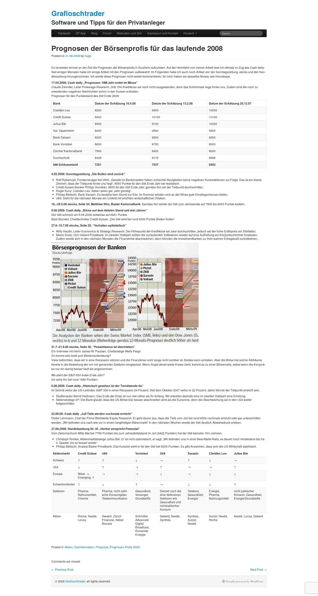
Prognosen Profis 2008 (125, 547)
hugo (88, 56)
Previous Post (62, 569)
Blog (94, 33)
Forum (107, 33)
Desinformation (84, 547)
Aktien (68, 547)
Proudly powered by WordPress (244, 581)
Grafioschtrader (75, 581)
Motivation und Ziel (129, 33)
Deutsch (189, 33)
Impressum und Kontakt (162, 33)
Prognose (102, 547)
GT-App (81, 33)
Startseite (64, 33)
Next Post (258, 569)
